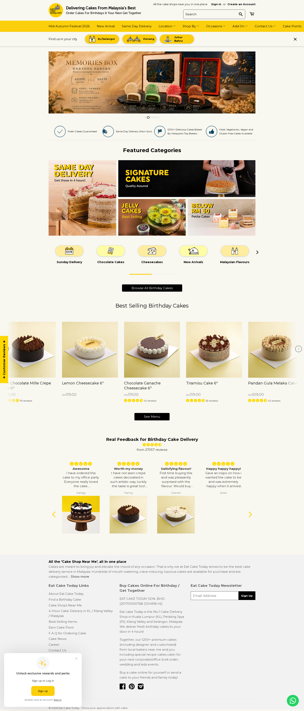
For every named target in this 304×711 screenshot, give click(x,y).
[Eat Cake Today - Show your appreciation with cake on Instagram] (141, 688)
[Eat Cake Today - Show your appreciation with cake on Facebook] (123, 688)
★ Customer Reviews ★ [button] (4, 359)
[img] (152, 444)
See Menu (152, 417)
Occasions (214, 26)
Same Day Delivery (137, 26)
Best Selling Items (63, 622)
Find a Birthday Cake (65, 599)
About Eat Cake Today (66, 594)
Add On (238, 26)
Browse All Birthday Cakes (152, 288)
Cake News (57, 639)
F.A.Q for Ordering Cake (67, 633)
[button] (10, 400)
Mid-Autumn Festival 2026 (69, 26)
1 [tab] (140, 274)
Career (54, 645)
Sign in (216, 4)
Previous (57, 82)
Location (166, 26)
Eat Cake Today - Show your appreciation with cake (93, 708)
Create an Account (241, 4)
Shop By (190, 26)
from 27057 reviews (152, 450)
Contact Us (264, 26)
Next (246, 82)
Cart (252, 14)
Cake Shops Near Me (65, 605)
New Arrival (106, 26)
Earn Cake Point (61, 627)
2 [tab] (163, 274)
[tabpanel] (69, 254)
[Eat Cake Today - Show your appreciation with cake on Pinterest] (132, 688)
